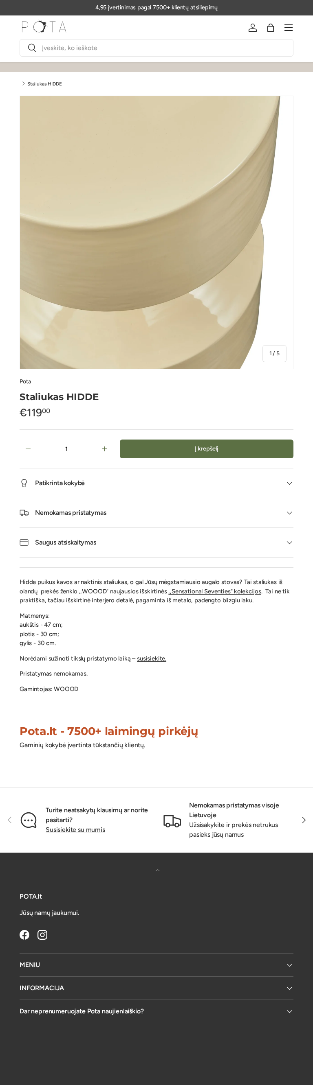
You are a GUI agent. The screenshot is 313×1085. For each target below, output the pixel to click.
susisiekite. (151, 658)
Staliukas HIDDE (44, 83)
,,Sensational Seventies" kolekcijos (214, 591)
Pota (25, 381)
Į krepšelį (206, 448)
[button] (271, 28)
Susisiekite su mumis (75, 829)
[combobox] (156, 47)
